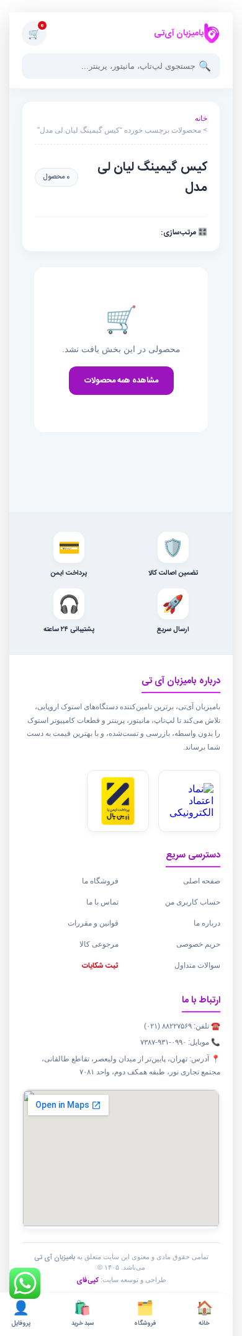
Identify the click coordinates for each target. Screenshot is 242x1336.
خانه (201, 118)
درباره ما (207, 923)
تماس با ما (102, 902)
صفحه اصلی (201, 881)
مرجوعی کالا (99, 944)
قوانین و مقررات (93, 923)
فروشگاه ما (100, 881)
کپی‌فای (87, 1280)
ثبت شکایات (100, 966)
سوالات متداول (197, 965)
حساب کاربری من (192, 902)
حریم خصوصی (198, 944)
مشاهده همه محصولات (121, 380)
